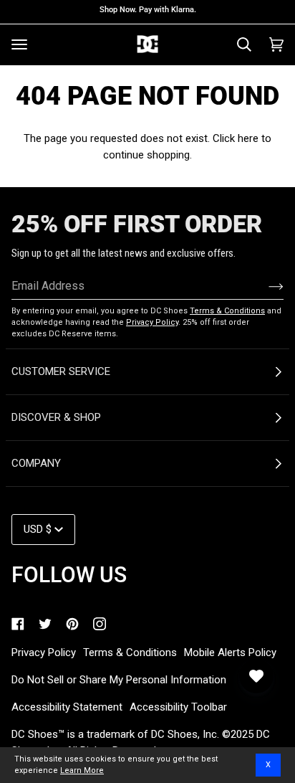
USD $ (38, 529)
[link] (17, 623)
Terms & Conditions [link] (130, 652)
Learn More (82, 770)
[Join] (265, 286)
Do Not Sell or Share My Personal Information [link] (118, 679)
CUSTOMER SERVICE (60, 371)
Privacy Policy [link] (43, 652)
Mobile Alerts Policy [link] (230, 652)
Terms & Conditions (227, 310)
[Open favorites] (256, 676)
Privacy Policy (152, 322)
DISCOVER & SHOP (56, 417)
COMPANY (36, 463)
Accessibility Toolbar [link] (178, 707)
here (248, 138)
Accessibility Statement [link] (66, 707)
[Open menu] (19, 44)
